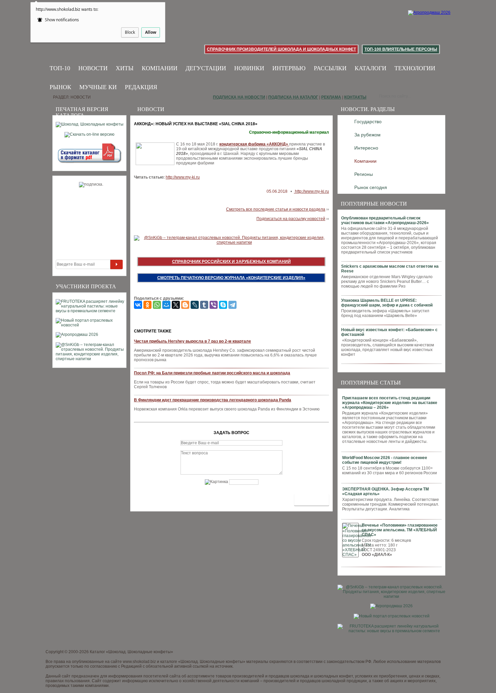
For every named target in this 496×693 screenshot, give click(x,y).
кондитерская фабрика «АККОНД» (254, 144)
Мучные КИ (98, 87)
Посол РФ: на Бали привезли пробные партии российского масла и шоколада (212, 373)
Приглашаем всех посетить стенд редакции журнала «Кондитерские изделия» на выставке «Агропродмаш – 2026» (389, 403)
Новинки (249, 68)
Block (130, 32)
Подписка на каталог (293, 97)
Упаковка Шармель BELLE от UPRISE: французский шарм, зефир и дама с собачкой (387, 303)
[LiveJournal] (195, 305)
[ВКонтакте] (138, 305)
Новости (93, 68)
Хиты (125, 68)
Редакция (141, 87)
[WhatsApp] (157, 305)
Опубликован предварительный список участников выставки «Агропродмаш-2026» (385, 220)
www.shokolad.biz (139, 661)
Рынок (60, 87)
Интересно (366, 148)
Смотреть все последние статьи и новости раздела (275, 209)
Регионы (363, 174)
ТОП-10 (60, 68)
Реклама (331, 97)
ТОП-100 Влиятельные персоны (400, 49)
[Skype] (223, 305)
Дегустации (206, 68)
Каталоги (370, 68)
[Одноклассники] (147, 305)
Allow (150, 32)
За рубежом (367, 134)
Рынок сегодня (370, 187)
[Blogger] (185, 305)
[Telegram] (232, 305)
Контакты (355, 97)
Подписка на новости (239, 97)
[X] (176, 305)
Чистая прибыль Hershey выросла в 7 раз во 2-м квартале (192, 341)
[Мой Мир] (166, 305)
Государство (368, 121)
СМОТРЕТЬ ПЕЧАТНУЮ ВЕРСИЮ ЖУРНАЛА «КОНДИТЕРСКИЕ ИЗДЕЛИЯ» (231, 277)
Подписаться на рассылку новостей (290, 218)
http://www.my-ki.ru (183, 177)
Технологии (414, 68)
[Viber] (214, 305)
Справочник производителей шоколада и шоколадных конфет (281, 49)
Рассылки (330, 68)
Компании (159, 68)
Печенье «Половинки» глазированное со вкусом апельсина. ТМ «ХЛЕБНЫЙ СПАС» (400, 530)
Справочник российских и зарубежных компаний (231, 261)
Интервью (289, 68)
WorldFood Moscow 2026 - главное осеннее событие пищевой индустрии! (384, 460)
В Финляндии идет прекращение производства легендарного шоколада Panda (212, 400)
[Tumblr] (204, 305)
